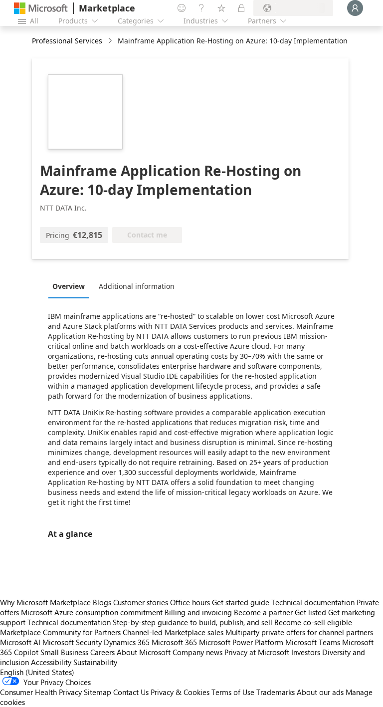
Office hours (190, 602)
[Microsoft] (41, 8)
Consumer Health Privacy (41, 692)
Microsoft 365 (174, 642)
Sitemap (97, 692)
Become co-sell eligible (313, 622)
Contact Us (131, 692)
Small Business (64, 652)
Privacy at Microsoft (256, 652)
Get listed (310, 612)
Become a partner (263, 612)
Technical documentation (313, 602)
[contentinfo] (111, 41)
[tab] (71, 286)
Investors (305, 652)
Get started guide (240, 602)
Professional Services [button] (67, 40)
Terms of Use (232, 692)
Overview (68, 286)
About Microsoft (144, 652)
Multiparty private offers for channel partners (299, 632)
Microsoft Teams (312, 642)
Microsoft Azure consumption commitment (93, 612)
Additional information (137, 286)
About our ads (320, 692)
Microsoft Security (72, 642)
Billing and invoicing (198, 612)
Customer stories (140, 602)
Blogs (102, 602)
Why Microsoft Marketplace (45, 602)
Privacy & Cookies (180, 692)
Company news (197, 652)
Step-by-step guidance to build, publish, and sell (192, 622)
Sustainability (95, 662)
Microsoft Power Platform (241, 642)
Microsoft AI (20, 642)
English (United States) (37, 672)
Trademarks (275, 692)
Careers (102, 652)
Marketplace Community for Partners (60, 632)
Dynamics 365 (127, 642)
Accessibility (51, 662)
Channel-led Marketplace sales (173, 632)
